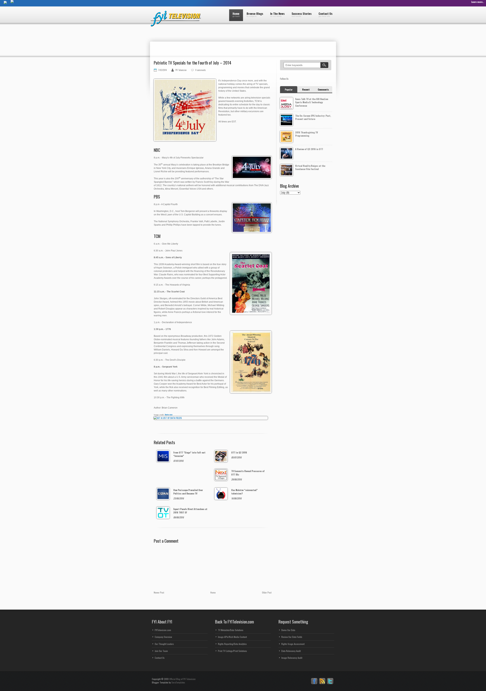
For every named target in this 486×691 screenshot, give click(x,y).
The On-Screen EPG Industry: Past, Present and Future (313, 117)
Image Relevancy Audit (291, 657)
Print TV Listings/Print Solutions (232, 650)
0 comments (200, 70)
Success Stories (302, 14)
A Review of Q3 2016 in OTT (309, 149)
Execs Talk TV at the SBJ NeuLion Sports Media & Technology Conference (311, 102)
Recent (306, 89)
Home (236, 14)
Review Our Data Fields (291, 636)
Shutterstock (168, 414)
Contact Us (325, 14)
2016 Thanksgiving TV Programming (306, 134)
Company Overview (163, 636)
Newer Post (159, 592)
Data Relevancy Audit (291, 650)
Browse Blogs (255, 14)
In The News (277, 14)
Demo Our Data (288, 630)
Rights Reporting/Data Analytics (232, 643)
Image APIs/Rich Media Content (232, 636)
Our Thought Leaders (164, 643)
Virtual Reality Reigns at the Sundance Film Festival (310, 167)
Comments (323, 89)
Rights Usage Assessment (293, 643)
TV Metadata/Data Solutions (230, 630)
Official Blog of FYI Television (182, 679)
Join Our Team (161, 650)
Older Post (266, 592)
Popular (289, 89)
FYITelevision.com (163, 630)
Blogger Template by (168, 682)
